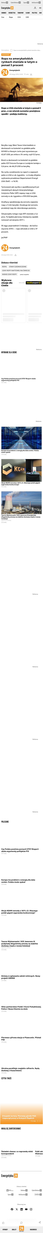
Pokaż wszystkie (24, 274)
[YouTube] (26, 1209)
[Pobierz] (31, 74)
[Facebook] (12, 1209)
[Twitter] (17, 1209)
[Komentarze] (21, 1223)
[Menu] (40, 8)
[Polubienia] (3, 1223)
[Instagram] (31, 1209)
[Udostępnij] (40, 1222)
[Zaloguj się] (35, 8)
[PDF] (15, 255)
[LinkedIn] (21, 1209)
